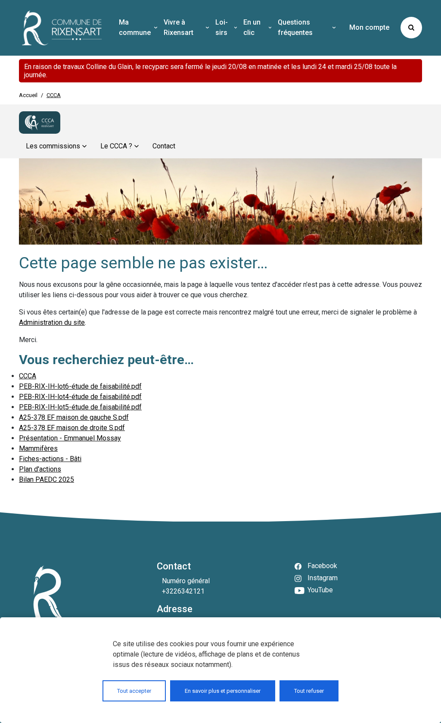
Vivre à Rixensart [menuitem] (178, 27)
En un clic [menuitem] (252, 27)
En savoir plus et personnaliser (223, 691)
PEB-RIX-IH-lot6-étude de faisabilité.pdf (80, 386)
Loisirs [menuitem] (221, 27)
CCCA (27, 376)
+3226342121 (183, 591)
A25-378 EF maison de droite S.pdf (72, 428)
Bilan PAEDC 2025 (46, 479)
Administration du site (52, 322)
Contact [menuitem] (163, 146)
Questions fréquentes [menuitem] (295, 27)
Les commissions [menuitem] (53, 146)
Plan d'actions (40, 469)
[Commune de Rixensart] (62, 28)
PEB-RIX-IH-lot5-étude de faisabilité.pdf (80, 407)
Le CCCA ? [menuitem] (116, 146)
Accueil (28, 95)
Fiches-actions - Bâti (50, 459)
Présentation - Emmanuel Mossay (70, 438)
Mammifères (38, 448)
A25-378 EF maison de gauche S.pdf (74, 417)
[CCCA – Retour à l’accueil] (39, 122)
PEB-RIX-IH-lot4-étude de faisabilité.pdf (80, 397)
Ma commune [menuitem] (135, 27)
